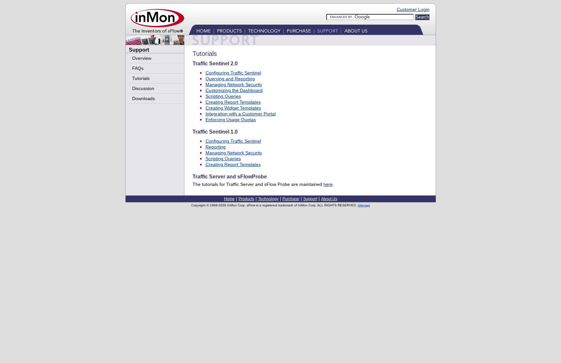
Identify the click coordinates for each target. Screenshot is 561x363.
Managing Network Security (234, 84)
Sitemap (364, 205)
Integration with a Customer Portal (241, 113)
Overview (141, 58)
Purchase (299, 31)
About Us (355, 31)
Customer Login (413, 9)
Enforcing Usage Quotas (231, 119)
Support (327, 31)
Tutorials (141, 78)
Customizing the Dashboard (234, 90)
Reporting (216, 146)
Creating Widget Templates (233, 107)
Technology (264, 31)
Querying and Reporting (230, 78)
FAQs (137, 68)
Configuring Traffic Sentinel (233, 72)
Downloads (143, 98)
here (328, 184)
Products (229, 31)
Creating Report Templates (233, 102)
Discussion (143, 88)
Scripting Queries (223, 96)
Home (204, 31)
